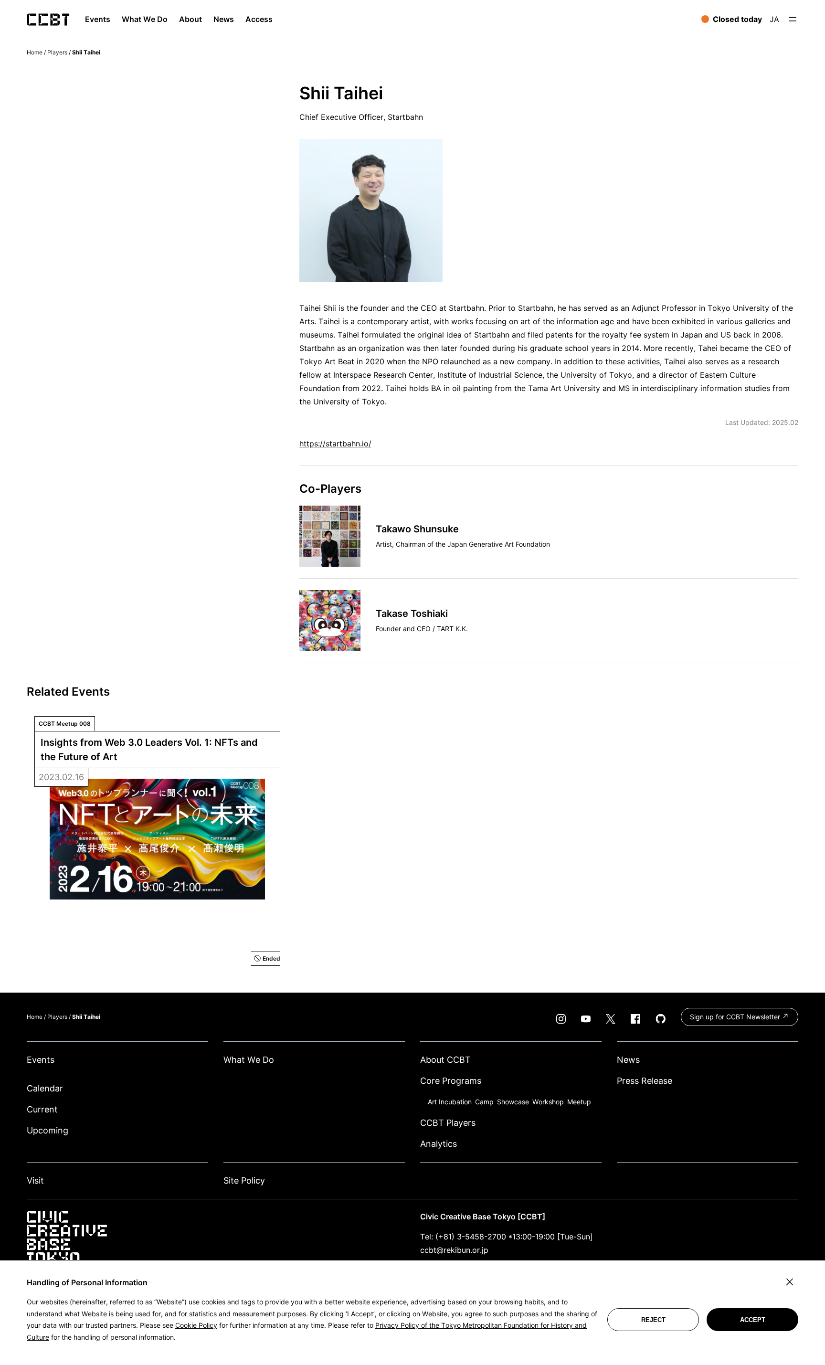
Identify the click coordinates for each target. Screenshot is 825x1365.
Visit (35, 1180)
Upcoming (47, 1130)
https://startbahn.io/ (335, 443)
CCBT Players (448, 1123)
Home (34, 52)
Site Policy (244, 1180)
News (628, 1060)
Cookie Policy (196, 1325)
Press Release (644, 1081)
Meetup (579, 1102)
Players (57, 52)
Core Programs (450, 1081)
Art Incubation (450, 1102)
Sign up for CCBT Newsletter (736, 1017)
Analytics (438, 1144)
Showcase (513, 1102)
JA (774, 19)
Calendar (45, 1088)
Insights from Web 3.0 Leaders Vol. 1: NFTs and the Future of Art (150, 749)
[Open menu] (792, 19)
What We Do (248, 1060)
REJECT (653, 1319)
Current (42, 1109)
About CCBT (445, 1060)
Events (40, 1060)
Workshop (548, 1102)
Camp (484, 1102)
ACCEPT (752, 1319)
